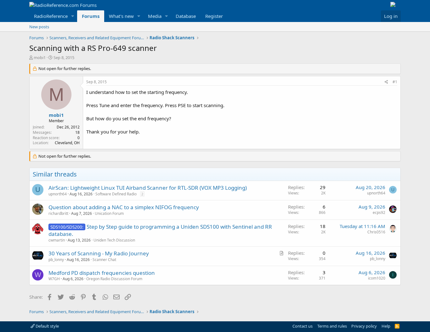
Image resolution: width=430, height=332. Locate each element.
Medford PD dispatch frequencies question (101, 272)
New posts (39, 27)
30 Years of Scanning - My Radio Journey (98, 253)
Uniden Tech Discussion (114, 240)
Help (386, 326)
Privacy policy (364, 326)
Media (154, 16)
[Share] (386, 82)
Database (186, 16)
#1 (395, 81)
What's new (121, 16)
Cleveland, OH (67, 142)
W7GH (54, 278)
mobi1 (40, 57)
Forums (90, 16)
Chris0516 (376, 232)
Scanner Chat (104, 259)
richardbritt (58, 213)
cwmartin (56, 240)
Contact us (302, 326)
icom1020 (376, 278)
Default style (47, 326)
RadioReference (51, 16)
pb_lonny (56, 259)
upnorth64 (57, 194)
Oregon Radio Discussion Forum (114, 278)
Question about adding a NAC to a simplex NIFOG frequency (123, 207)
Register (214, 16)
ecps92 (379, 212)
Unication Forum (109, 213)
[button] (72, 16)
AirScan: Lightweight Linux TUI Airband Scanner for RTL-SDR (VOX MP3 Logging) (147, 187)
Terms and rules (332, 326)
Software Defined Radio (116, 194)
